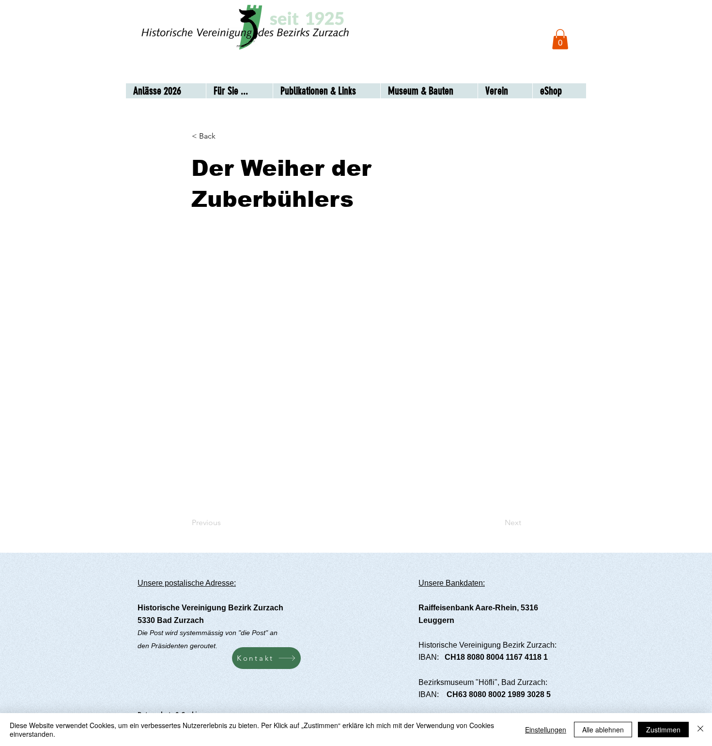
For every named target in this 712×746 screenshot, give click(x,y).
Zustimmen (663, 729)
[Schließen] (700, 729)
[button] (560, 39)
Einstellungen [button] (545, 729)
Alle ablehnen (603, 729)
